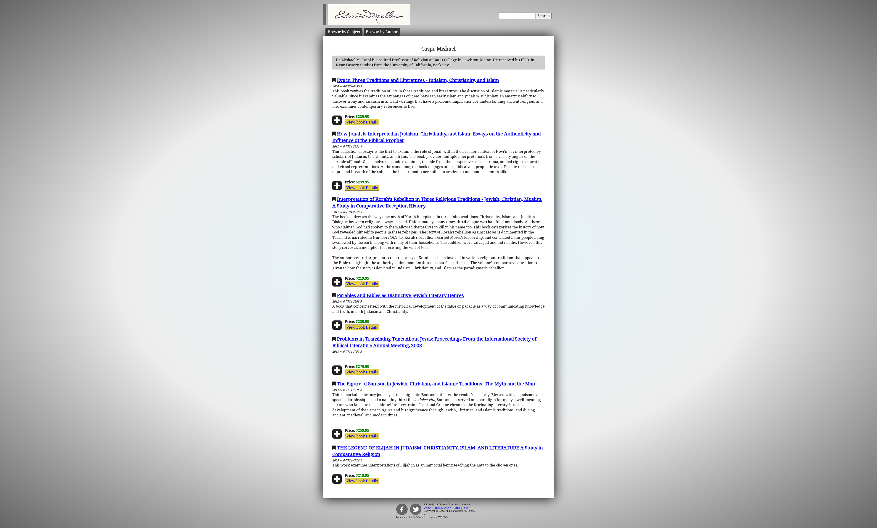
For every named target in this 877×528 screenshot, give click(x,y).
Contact (428, 507)
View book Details (362, 122)
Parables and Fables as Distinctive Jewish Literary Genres (400, 295)
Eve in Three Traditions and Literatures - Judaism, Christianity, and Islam (418, 80)
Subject (344, 32)
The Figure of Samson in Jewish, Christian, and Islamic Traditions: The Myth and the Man (436, 383)
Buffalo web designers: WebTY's (430, 517)
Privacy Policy (443, 507)
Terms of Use (460, 507)
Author (382, 32)
